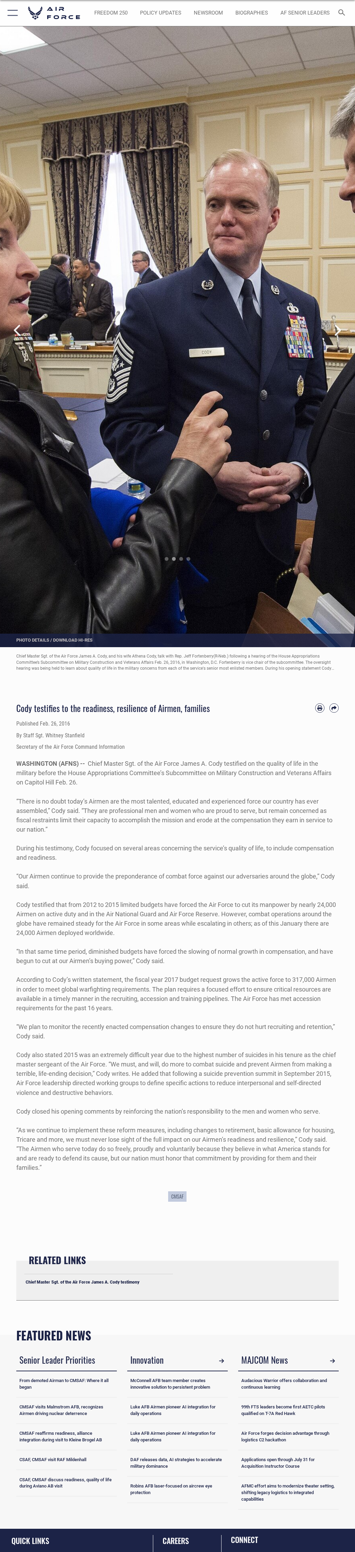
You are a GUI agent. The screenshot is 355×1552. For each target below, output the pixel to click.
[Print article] (319, 708)
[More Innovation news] (221, 1361)
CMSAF (177, 1196)
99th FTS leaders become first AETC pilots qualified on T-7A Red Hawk (283, 1410)
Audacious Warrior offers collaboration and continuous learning (284, 1384)
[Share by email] (334, 708)
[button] (11, 13)
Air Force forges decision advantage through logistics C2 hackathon (285, 1436)
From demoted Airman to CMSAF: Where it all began (64, 1384)
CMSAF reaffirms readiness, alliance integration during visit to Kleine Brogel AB (60, 1436)
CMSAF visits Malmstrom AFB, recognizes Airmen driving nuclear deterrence (61, 1410)
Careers (176, 1540)
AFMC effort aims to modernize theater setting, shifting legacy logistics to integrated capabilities (288, 1492)
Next (337, 330)
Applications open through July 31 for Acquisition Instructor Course (278, 1463)
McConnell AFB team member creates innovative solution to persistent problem (170, 1384)
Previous (17, 330)
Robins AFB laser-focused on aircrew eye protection (171, 1489)
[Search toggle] (343, 13)
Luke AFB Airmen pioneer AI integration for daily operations (173, 1410)
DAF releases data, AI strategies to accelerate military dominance (176, 1463)
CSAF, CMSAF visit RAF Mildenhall (52, 1459)
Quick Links (30, 1540)
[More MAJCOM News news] (332, 1361)
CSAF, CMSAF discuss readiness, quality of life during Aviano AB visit (65, 1483)
